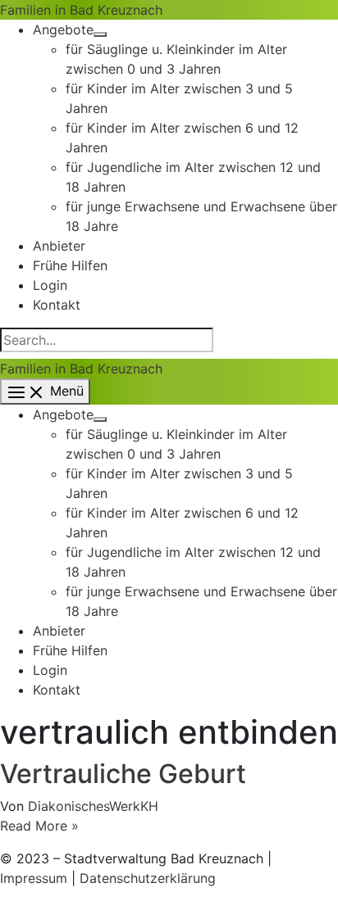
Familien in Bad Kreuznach (81, 10)
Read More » (39, 825)
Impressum (33, 878)
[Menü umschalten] (100, 34)
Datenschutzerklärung (148, 878)
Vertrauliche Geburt (123, 774)
